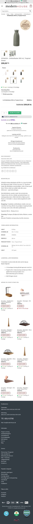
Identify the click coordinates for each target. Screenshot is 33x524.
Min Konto (3, 461)
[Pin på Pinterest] (13, 171)
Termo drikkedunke (5, 165)
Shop (8, 14)
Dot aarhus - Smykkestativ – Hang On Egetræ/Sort (7, 301)
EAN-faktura (4, 439)
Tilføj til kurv (15, 112)
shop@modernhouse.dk (18, 151)
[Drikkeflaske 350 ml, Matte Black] (21, 72)
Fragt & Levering (5, 431)
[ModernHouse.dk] (16, 6)
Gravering (12, 162)
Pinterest (3, 496)
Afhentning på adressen (7, 455)
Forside (3, 14)
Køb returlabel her (5, 454)
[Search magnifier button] (30, 10)
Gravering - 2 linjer (19, 162)
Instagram (3, 494)
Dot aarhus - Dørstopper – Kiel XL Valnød (8, 388)
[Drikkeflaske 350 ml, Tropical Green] (13, 80)
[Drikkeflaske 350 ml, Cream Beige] (6, 80)
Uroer (2, 481)
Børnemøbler (4, 474)
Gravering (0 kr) (5, 89)
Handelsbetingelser (6, 433)
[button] (2, 6)
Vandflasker (4, 483)
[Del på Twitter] (7, 171)
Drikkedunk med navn (20, 161)
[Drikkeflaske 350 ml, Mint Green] (21, 80)
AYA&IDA (8, 161)
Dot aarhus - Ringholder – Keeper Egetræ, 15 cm (23, 359)
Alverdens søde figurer (7, 472)
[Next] (29, 34)
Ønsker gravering (7, 94)
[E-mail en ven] (10, 171)
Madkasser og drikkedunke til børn (8, 163)
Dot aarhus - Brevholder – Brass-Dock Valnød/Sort (24, 330)
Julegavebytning (5, 459)
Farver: (4, 67)
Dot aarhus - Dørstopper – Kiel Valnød (24, 301)
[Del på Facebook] (5, 171)
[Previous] (3, 34)
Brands (14, 161)
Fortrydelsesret (5, 435)
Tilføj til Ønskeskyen (10, 116)
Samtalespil (4, 479)
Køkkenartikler (18, 14)
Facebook (3, 492)
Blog (2, 442)
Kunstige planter (5, 476)
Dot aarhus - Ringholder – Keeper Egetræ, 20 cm (6, 330)
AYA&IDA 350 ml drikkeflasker (9, 167)
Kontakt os (4, 463)
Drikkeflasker (27, 14)
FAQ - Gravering (5, 457)
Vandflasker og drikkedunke (15, 165)
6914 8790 (18, 149)
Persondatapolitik (5, 437)
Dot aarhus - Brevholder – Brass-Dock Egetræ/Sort (8, 359)
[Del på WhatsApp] (2, 171)
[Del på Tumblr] (15, 171)
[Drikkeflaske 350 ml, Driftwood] (13, 72)
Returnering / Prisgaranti (7, 452)
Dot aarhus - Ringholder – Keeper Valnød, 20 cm (23, 388)
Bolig (12, 14)
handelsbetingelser (20, 144)
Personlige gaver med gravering (22, 163)
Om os (3, 441)
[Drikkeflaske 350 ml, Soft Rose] (6, 72)
